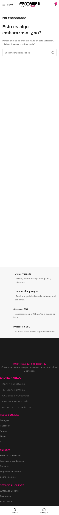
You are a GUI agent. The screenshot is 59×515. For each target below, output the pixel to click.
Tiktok (3, 436)
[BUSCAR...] (53, 52)
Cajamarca (5, 496)
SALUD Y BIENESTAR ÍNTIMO (17, 407)
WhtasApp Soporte (9, 491)
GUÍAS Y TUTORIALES (13, 384)
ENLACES (5, 450)
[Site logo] (29, 4)
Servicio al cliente (12, 485)
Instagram (5, 420)
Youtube (4, 431)
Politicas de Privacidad (11, 455)
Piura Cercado (7, 501)
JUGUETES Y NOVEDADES (15, 395)
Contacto (4, 466)
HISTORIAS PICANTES (13, 390)
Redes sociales (9, 415)
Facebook (5, 425)
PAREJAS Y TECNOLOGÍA (15, 401)
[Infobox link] (29, 278)
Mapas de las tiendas (10, 471)
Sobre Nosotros (8, 477)
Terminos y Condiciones (12, 461)
